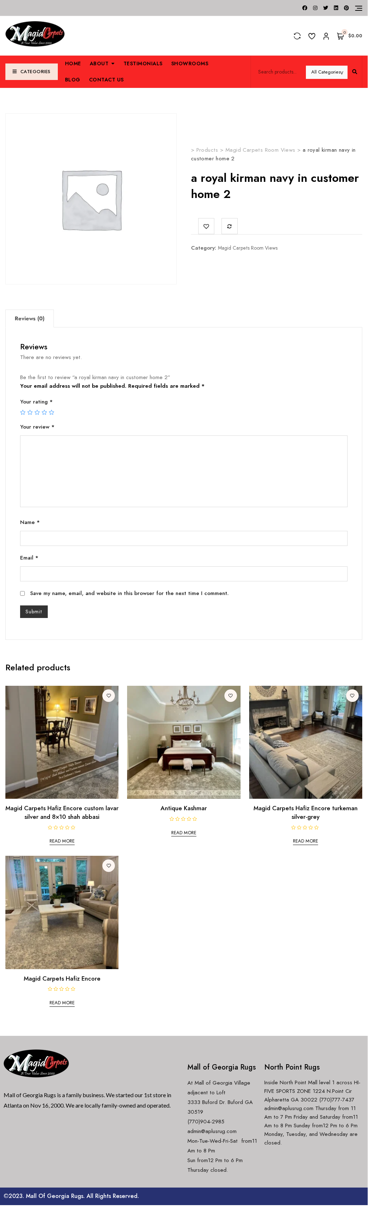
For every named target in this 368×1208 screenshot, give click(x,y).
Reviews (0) (30, 318)
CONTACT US (106, 79)
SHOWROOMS (190, 63)
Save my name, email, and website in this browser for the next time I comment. (129, 593)
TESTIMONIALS (143, 63)
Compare (230, 226)
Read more (62, 840)
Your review (37, 427)
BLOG (72, 79)
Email (29, 558)
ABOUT (99, 63)
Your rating (36, 402)
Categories (35, 71)
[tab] (29, 318)
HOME (73, 63)
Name (30, 522)
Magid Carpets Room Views (248, 247)
